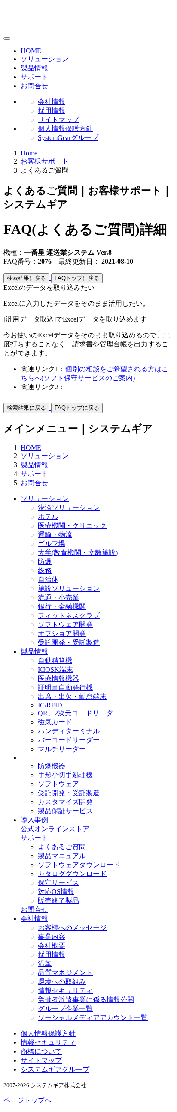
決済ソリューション (69, 507)
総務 (45, 570)
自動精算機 (55, 660)
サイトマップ (58, 119)
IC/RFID (50, 705)
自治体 (48, 579)
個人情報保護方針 (65, 128)
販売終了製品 (58, 900)
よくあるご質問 (62, 846)
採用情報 (51, 110)
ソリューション (45, 59)
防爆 (45, 561)
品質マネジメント (65, 972)
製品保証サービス (65, 810)
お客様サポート (45, 161)
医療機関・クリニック (72, 525)
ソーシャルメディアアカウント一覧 (93, 1017)
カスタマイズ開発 (65, 801)
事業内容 (51, 936)
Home (29, 153)
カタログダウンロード (72, 873)
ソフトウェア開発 (65, 624)
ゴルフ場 (51, 543)
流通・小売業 (58, 597)
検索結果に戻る (26, 278)
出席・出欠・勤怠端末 (72, 696)
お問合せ (34, 85)
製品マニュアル (62, 855)
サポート (34, 76)
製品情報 (34, 68)
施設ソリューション (69, 588)
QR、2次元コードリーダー (79, 713)
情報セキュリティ (65, 990)
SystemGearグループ (68, 137)
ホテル (48, 516)
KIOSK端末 (55, 669)
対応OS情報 (56, 891)
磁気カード (55, 722)
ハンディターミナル (69, 731)
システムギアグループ (55, 1069)
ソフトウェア (58, 783)
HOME (31, 50)
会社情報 (51, 101)
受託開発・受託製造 (69, 642)
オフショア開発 (62, 633)
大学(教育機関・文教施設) (78, 552)
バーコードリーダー (69, 740)
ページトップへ (27, 1100)
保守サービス (58, 882)
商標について (41, 1051)
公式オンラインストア (55, 828)
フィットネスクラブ (69, 615)
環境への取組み (62, 981)
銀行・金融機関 (62, 606)
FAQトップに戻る (77, 278)
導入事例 (34, 819)
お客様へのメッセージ (72, 927)
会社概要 (51, 945)
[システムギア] (39, 28)
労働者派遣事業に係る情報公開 (86, 999)
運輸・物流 (55, 534)
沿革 (45, 963)
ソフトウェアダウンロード (79, 864)
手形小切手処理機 (65, 774)
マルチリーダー (62, 749)
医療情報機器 (58, 678)
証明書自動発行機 (65, 687)
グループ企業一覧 (65, 1008)
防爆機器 (51, 765)
